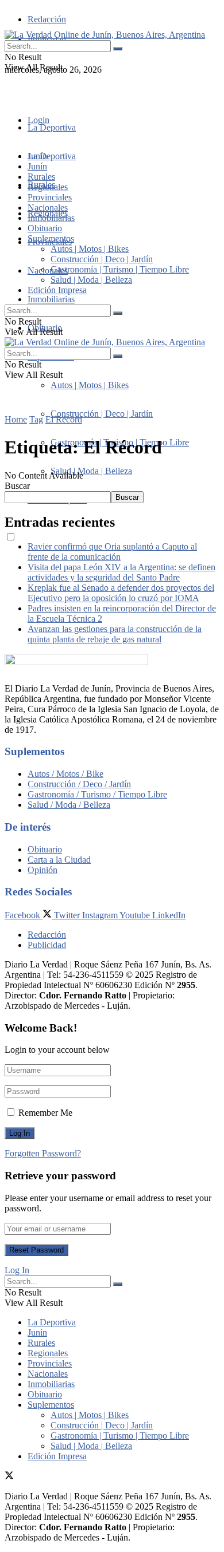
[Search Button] (117, 48)
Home (16, 419)
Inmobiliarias (51, 299)
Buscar (17, 486)
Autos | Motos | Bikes (90, 385)
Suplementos (51, 238)
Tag (36, 419)
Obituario (45, 228)
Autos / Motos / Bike (65, 774)
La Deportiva (52, 127)
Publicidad (47, 945)
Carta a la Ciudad (59, 859)
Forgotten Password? (43, 1153)
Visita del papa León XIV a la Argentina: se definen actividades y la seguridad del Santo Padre (121, 572)
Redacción (47, 19)
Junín (37, 166)
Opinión (42, 870)
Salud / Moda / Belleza (69, 804)
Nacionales (48, 270)
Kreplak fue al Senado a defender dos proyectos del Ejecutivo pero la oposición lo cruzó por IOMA (121, 593)
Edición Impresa (57, 290)
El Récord (63, 419)
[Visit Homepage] (105, 35)
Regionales (48, 187)
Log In (17, 1270)
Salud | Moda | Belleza (91, 471)
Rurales (41, 176)
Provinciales (50, 197)
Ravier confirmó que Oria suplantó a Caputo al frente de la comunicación (112, 552)
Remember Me (45, 1112)
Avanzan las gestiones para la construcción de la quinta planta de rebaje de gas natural (115, 634)
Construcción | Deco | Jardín (102, 413)
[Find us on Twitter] (9, 90)
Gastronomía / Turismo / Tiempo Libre (97, 794)
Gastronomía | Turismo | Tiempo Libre (120, 269)
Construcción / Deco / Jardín (79, 784)
